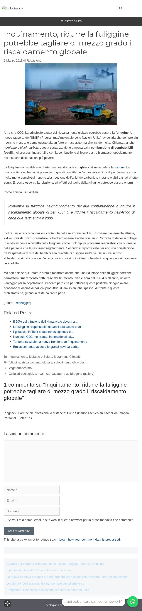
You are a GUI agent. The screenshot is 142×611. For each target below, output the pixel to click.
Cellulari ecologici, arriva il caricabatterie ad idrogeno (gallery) (51, 373)
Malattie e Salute (40, 356)
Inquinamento (18, 356)
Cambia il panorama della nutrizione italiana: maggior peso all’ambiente (55, 564)
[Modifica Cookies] (7, 603)
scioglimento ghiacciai (69, 362)
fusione (119, 167)
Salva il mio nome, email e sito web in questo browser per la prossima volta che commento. (71, 520)
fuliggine (14, 362)
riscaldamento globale (37, 362)
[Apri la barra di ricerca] (120, 8)
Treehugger (22, 303)
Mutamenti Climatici (67, 356)
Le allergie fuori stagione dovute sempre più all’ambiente (45, 583)
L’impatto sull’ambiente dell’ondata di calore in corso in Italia (47, 590)
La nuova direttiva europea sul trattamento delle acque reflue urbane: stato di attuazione (67, 577)
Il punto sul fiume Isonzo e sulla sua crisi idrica (39, 570)
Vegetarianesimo (20, 368)
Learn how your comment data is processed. (90, 539)
